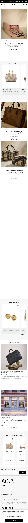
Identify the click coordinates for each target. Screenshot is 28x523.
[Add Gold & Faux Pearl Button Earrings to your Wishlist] (18, 306)
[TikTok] (17, 509)
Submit (23, 473)
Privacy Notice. (5, 514)
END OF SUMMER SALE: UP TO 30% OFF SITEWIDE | (14, 2)
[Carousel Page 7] (15, 385)
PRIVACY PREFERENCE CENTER (14, 516)
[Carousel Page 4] (9, 385)
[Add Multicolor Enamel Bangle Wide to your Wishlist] (16, 263)
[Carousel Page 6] (13, 385)
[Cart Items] (26, 6)
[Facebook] (6, 509)
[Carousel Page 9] (19, 385)
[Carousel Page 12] (24, 385)
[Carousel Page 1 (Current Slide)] (3, 385)
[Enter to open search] (4, 6)
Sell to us (16, 500)
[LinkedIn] (13, 509)
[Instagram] (2, 509)
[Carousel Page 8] (17, 385)
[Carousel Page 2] (5, 385)
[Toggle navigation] (2, 6)
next (25, 203)
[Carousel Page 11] (22, 385)
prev (3, 203)
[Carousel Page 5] (11, 385)
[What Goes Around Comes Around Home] (14, 6)
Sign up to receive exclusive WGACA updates (11, 470)
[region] (14, 516)
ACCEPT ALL (14, 520)
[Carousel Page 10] (20, 385)
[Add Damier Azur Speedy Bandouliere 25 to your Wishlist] (18, 67)
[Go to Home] (7, 482)
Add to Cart (8, 462)
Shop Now (14, 140)
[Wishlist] (24, 6)
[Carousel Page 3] (7, 385)
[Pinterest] (10, 509)
